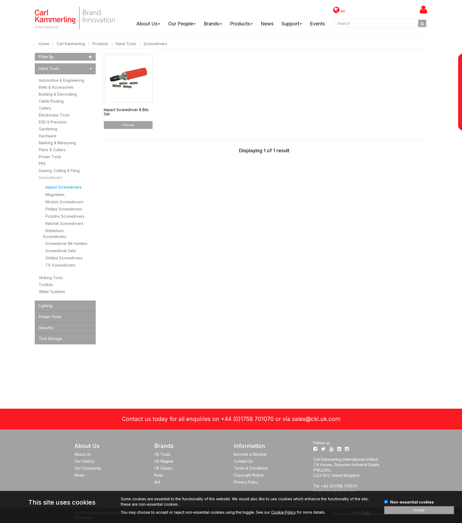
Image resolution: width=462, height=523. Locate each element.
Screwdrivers (155, 43)
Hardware (47, 136)
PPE (42, 163)
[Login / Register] (423, 9)
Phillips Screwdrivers (63, 209)
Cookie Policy (283, 512)
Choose (128, 125)
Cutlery (45, 108)
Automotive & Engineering (61, 80)
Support (290, 23)
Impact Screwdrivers (63, 187)
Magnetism (54, 194)
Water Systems (52, 291)
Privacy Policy (246, 482)
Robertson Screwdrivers (54, 233)
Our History (84, 461)
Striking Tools (51, 277)
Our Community (88, 468)
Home (44, 43)
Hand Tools (126, 43)
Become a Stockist (250, 454)
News (267, 23)
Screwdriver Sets (60, 250)
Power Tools (50, 156)
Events (317, 23)
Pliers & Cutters (52, 149)
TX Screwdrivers (60, 265)
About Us (146, 23)
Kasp (158, 475)
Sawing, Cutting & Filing (59, 170)
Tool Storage (50, 338)
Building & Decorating (58, 94)
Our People (180, 23)
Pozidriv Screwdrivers (64, 216)
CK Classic (163, 468)
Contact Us (243, 461)
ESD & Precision (53, 122)
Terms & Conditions (251, 468)
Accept (419, 510)
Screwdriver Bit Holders (66, 243)
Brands (211, 23)
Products (240, 23)
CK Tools (162, 454)
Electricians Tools (54, 115)
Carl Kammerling (71, 43)
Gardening (48, 129)
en (342, 11)
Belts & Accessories (56, 87)
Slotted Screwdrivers (64, 258)
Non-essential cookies (412, 502)
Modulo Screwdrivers (64, 202)
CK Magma (163, 461)
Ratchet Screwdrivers (64, 223)
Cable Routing (51, 101)
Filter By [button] (46, 57)
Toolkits (46, 284)
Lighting (45, 305)
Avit (157, 482)
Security (46, 327)
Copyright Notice (249, 475)
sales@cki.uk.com (316, 419)
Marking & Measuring (57, 142)
